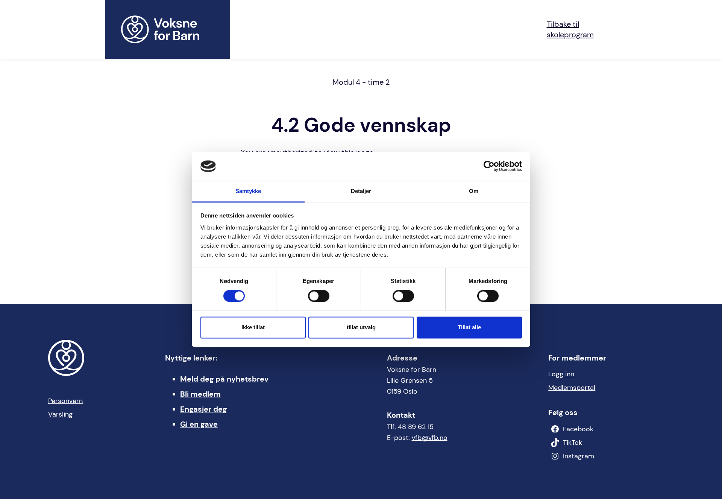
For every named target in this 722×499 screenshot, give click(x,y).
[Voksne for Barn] (167, 29)
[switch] (318, 296)
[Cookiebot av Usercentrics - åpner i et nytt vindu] (489, 166)
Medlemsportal (571, 387)
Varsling (60, 414)
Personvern (65, 400)
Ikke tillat (253, 327)
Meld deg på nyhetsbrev (224, 379)
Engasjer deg (203, 409)
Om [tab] (473, 191)
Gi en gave (199, 424)
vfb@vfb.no (429, 437)
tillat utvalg (361, 327)
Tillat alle (469, 327)
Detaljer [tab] (361, 191)
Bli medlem (200, 394)
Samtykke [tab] (248, 191)
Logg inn (561, 374)
